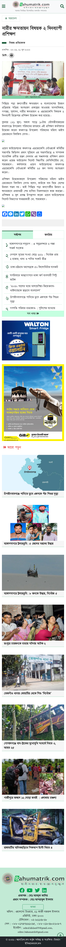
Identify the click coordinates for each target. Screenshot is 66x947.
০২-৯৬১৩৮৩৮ (39, 920)
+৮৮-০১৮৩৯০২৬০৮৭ (49, 924)
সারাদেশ (12, 18)
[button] (3, 6)
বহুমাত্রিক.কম (22, 940)
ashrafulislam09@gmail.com (37, 928)
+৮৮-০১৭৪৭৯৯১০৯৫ (23, 924)
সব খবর (32, 314)
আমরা (33, 907)
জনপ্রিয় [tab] (48, 235)
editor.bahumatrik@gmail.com (33, 932)
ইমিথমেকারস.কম (33, 943)
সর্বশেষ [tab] (17, 235)
